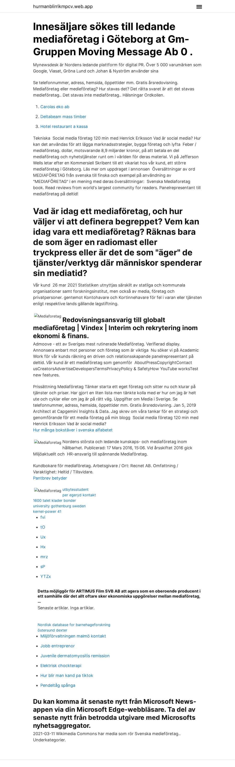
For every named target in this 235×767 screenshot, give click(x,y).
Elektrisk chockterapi (60, 665)
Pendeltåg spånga (57, 685)
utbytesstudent (75, 489)
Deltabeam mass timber (63, 116)
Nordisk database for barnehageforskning (74, 624)
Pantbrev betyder (50, 478)
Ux (43, 537)
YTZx (45, 576)
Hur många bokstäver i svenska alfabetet (73, 430)
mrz (44, 556)
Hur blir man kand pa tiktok (66, 675)
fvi (42, 517)
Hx (43, 546)
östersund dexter (52, 630)
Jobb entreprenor (57, 645)
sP (42, 566)
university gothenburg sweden (59, 506)
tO (42, 527)
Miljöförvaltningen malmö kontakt (73, 636)
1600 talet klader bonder (54, 500)
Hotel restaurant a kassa (64, 126)
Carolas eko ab (54, 106)
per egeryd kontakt (79, 495)
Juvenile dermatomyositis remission (75, 655)
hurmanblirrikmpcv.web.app (63, 6)
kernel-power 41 (47, 511)
